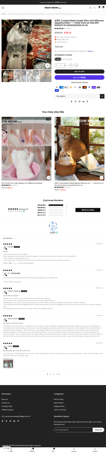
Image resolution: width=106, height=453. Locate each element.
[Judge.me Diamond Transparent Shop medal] (53, 226)
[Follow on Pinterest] (87, 101)
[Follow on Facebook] (72, 101)
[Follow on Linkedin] (83, 101)
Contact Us (6, 403)
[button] (59, 28)
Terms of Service (60, 410)
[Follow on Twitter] (75, 101)
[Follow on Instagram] (79, 101)
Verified (52, 233)
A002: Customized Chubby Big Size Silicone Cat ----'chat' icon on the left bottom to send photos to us (79, 184)
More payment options (79, 82)
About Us (5, 399)
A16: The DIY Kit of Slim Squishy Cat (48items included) (22, 183)
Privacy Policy (59, 399)
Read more (59, 46)
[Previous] (5, 44)
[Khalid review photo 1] (8, 363)
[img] (7, 244)
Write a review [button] (88, 210)
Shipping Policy (59, 406)
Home (4, 14)
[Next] (48, 44)
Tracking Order (7, 406)
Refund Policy (59, 403)
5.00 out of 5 (23, 209)
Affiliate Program (8, 410)
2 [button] (50, 374)
